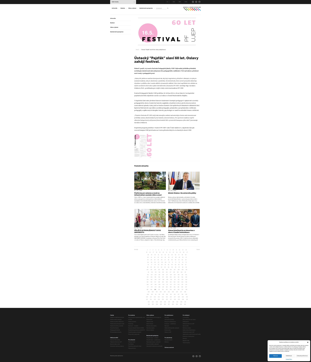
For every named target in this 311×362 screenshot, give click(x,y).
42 (154, 257)
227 (175, 297)
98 (182, 267)
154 (186, 279)
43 (158, 257)
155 (147, 282)
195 (174, 289)
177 (148, 287)
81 (165, 264)
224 (163, 297)
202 (161, 292)
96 (175, 267)
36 (175, 254)
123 (151, 274)
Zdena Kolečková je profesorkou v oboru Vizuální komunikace (181, 231)
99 (186, 267)
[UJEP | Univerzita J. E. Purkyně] (192, 9)
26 (183, 252)
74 (182, 262)
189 (151, 289)
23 (173, 252)
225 (167, 297)
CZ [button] (167, 2)
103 (159, 269)
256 (165, 304)
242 (149, 302)
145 (151, 279)
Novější (136, 249)
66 (155, 262)
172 (171, 284)
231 (147, 299)
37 (178, 254)
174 (178, 284)
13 (182, 250)
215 (171, 294)
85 (178, 264)
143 (186, 277)
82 (168, 264)
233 (155, 299)
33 (165, 254)
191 (159, 289)
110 (186, 269)
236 (167, 299)
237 (171, 299)
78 (155, 264)
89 (151, 267)
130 (178, 274)
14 (186, 250)
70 (169, 262)
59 (172, 259)
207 (181, 292)
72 (175, 262)
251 (185, 302)
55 (158, 259)
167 (151, 284)
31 (158, 254)
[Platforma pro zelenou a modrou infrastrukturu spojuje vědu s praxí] (150, 181)
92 (161, 267)
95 (172, 267)
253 (153, 304)
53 (151, 259)
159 (163, 282)
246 (165, 302)
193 (167, 289)
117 (170, 272)
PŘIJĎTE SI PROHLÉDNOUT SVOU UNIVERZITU (147, 231)
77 (151, 264)
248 (173, 302)
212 (159, 294)
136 (159, 277)
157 (155, 282)
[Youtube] (199, 2)
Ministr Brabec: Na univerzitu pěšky (182, 193)
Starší (198, 249)
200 (153, 292)
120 (181, 272)
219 (186, 294)
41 (151, 257)
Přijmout (275, 356)
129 (175, 274)
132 (186, 274)
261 (185, 304)
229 (183, 297)
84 (175, 264)
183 (170, 287)
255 (161, 304)
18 (156, 252)
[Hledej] (168, 8)
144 (147, 279)
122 (148, 274)
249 (177, 302)
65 (151, 262)
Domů (137, 50)
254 (157, 304)
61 (178, 259)
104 (163, 269)
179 (155, 287)
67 (158, 262)
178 (151, 287)
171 (167, 284)
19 (159, 252)
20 (163, 252)
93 (165, 267)
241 (187, 299)
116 (166, 272)
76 (148, 264)
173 (174, 284)
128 (171, 274)
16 (150, 252)
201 (157, 292)
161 (170, 282)
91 (158, 267)
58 (168, 259)
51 (186, 257)
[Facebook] (193, 2)
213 (163, 294)
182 (167, 287)
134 (151, 277)
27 (187, 252)
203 (165, 292)
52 (148, 259)
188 (147, 289)
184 (174, 287)
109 (182, 269)
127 (167, 274)
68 (162, 262)
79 (158, 264)
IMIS (180, 2)
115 (163, 272)
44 (161, 257)
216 (175, 294)
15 (146, 252)
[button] (308, 342)
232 (151, 299)
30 (155, 254)
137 (163, 277)
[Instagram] (196, 2)
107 (175, 269)
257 (169, 304)
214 (167, 294)
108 (178, 269)
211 (155, 294)
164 (182, 282)
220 (147, 297)
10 (173, 250)
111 (148, 272)
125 (159, 274)
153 (182, 279)
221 (151, 297)
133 (147, 277)
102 (155, 269)
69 (165, 262)
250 (181, 302)
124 (155, 274)
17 (153, 252)
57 (165, 259)
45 (165, 257)
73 (179, 262)
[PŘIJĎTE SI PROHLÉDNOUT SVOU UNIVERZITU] (150, 218)
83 (172, 264)
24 (176, 252)
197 (182, 289)
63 (185, 259)
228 (179, 297)
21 (166, 252)
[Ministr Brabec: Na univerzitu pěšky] (184, 181)
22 (169, 252)
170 (163, 284)
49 (179, 257)
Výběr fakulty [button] (115, 2)
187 (186, 287)
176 (186, 284)
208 (185, 292)
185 (178, 287)
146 (155, 279)
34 (168, 254)
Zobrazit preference (302, 356)
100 (147, 269)
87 (185, 264)
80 (162, 264)
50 (182, 257)
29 (151, 254)
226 (171, 297)
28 (148, 254)
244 (157, 302)
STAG (186, 2)
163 (178, 282)
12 (179, 250)
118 (174, 272)
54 (154, 259)
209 (148, 294)
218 (182, 294)
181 (163, 287)
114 (159, 272)
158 (159, 282)
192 (163, 289)
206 (177, 292)
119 (178, 272)
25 (180, 252)
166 (148, 284)
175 (182, 284)
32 (161, 254)
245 (161, 302)
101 (151, 269)
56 (161, 259)
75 (186, 262)
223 (159, 297)
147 (159, 279)
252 (149, 304)
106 (171, 269)
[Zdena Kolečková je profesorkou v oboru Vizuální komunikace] (184, 218)
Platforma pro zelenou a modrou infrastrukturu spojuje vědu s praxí (148, 194)
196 (178, 289)
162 (174, 282)
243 (153, 302)
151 (175, 279)
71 (172, 262)
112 (152, 272)
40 (148, 257)
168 (155, 284)
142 (182, 277)
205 (173, 292)
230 (187, 297)
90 (154, 267)
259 (177, 304)
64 (148, 262)
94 (168, 267)
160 (167, 282)
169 (159, 284)
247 (169, 302)
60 (175, 259)
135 (155, 277)
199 (149, 292)
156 (151, 282)
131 (182, 274)
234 (159, 299)
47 (172, 257)
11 (176, 250)
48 (175, 257)
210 (152, 294)
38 (182, 254)
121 (185, 272)
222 (155, 297)
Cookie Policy (289, 359)
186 (182, 287)
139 (171, 277)
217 (178, 294)
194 (171, 289)
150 (171, 279)
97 (179, 267)
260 (181, 304)
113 (155, 272)
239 (179, 299)
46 (168, 257)
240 (183, 299)
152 (178, 279)
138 (167, 277)
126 (163, 274)
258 (173, 304)
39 (185, 254)
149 (167, 279)
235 (163, 299)
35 (172, 254)
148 (163, 279)
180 (159, 287)
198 (186, 289)
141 (178, 277)
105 (167, 269)
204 (169, 292)
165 (186, 282)
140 (175, 277)
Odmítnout (289, 356)
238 (175, 299)
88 (147, 267)
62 (182, 259)
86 (182, 264)
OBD (174, 2)
